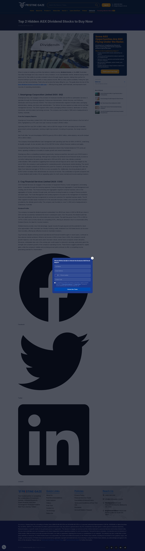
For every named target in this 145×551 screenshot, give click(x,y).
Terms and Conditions (67, 284)
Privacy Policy (77, 284)
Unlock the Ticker (72, 289)
